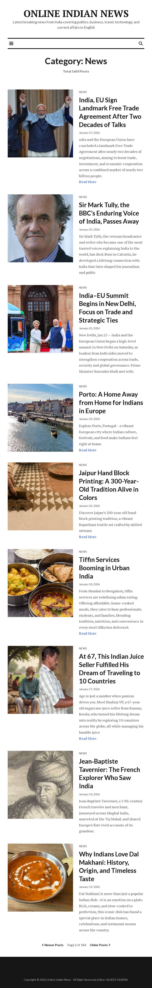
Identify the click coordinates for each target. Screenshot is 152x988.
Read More (87, 181)
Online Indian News (76, 13)
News (83, 92)
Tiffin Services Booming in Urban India (104, 568)
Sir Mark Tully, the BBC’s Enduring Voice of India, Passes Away (109, 213)
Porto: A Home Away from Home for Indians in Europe (111, 402)
